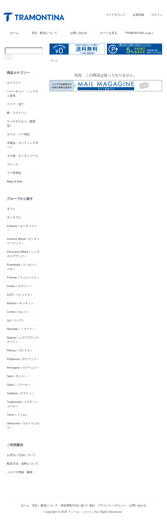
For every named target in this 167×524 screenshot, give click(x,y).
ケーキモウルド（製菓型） (21, 123)
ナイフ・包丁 (15, 104)
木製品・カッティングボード (22, 145)
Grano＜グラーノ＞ (19, 286)
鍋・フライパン (17, 112)
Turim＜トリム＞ (18, 414)
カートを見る (108, 33)
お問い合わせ (78, 33)
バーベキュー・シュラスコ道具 (22, 93)
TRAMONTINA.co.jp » (139, 33)
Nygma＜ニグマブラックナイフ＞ (23, 339)
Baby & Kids (14, 181)
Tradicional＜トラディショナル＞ (22, 404)
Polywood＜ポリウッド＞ (23, 359)
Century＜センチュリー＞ (22, 228)
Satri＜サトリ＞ (17, 376)
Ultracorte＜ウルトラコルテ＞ (23, 425)
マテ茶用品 (14, 172)
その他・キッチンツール (22, 155)
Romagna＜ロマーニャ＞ (23, 367)
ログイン (157, 14)
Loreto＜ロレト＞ (18, 311)
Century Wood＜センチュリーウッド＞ (23, 241)
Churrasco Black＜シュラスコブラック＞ (23, 254)
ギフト (11, 208)
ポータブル (14, 217)
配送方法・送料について (22, 463)
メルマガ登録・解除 (20, 472)
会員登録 (138, 14)
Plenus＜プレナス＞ (20, 350)
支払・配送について (44, 33)
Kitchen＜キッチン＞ (20, 303)
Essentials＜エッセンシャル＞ (22, 266)
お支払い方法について (21, 455)
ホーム (14, 33)
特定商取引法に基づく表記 (78, 505)
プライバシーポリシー (112, 505)
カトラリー (14, 82)
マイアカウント (116, 14)
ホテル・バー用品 (18, 134)
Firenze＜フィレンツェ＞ (23, 277)
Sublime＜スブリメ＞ (20, 393)
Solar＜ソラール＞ (19, 384)
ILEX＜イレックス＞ (20, 294)
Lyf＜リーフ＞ (16, 320)
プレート (12, 164)
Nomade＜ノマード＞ (21, 329)
